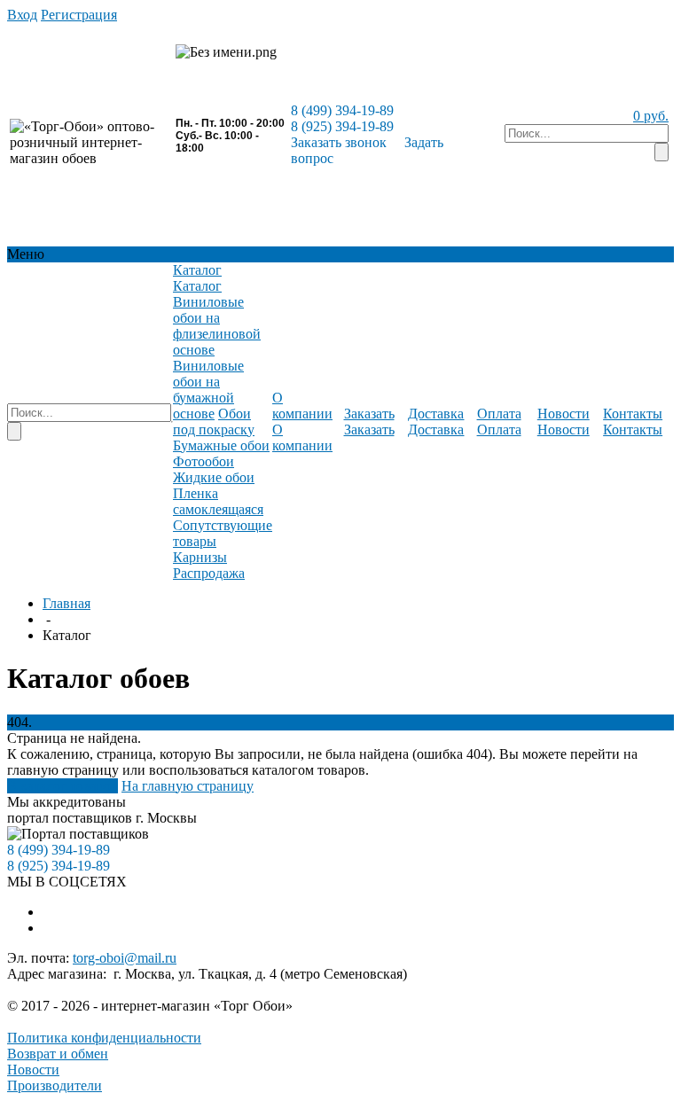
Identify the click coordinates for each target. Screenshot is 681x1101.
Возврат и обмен (57, 1053)
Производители (54, 1085)
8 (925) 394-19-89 (342, 126)
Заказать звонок (339, 142)
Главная (66, 603)
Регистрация (79, 14)
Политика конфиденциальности (104, 1037)
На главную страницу (187, 785)
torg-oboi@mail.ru (124, 957)
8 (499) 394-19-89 (342, 110)
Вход (22, 14)
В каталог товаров (62, 785)
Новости (33, 1069)
